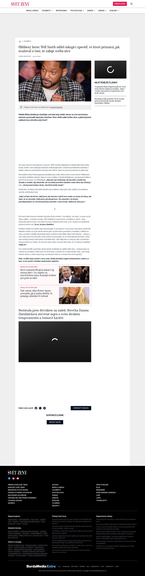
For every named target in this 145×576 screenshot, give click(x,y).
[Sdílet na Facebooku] (36, 408)
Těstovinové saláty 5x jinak (16, 545)
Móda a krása (32, 10)
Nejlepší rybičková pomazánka (23, 549)
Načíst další (55, 422)
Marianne (100, 490)
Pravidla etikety (12, 519)
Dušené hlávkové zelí (14, 553)
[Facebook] (9, 478)
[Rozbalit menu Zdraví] (94, 10)
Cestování (15, 521)
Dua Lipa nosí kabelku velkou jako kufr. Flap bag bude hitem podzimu (116, 524)
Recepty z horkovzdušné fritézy (37, 555)
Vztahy (55, 485)
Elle (98, 487)
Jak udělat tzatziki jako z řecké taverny (33, 551)
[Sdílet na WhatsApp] (44, 408)
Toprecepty (101, 500)
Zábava (101, 10)
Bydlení (113, 10)
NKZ (88, 566)
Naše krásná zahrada (106, 492)
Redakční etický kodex (18, 490)
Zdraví (90, 10)
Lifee (98, 498)
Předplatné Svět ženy (18, 485)
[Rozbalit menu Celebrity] (52, 10)
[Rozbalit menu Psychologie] (83, 10)
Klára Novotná (25, 56)
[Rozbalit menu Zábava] (105, 10)
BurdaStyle (95, 566)
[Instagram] (13, 478)
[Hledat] (131, 4)
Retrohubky (61, 10)
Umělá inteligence (36, 533)
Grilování (25, 523)
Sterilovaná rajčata (30, 545)
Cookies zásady (15, 500)
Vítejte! (19, 523)
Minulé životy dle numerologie (29, 531)
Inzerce (11, 503)
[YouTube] (17, 478)
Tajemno (56, 503)
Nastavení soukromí (17, 495)
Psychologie (76, 10)
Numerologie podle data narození (30, 521)
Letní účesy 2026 (38, 535)
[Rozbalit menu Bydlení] (118, 10)
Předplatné (120, 4)
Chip (98, 495)
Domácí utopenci (21, 555)
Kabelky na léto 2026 (25, 535)
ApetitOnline (102, 485)
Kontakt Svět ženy (16, 487)
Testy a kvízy (34, 519)
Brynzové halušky (39, 549)
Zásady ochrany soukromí (20, 492)
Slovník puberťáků (24, 519)
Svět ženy (74, 566)
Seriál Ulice (25, 533)
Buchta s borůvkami (14, 551)
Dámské (82, 566)
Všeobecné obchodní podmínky (22, 498)
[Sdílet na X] (40, 408)
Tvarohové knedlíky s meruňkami (23, 547)
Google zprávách (57, 107)
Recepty (55, 506)
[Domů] (20, 4)
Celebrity (46, 10)
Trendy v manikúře (13, 531)
